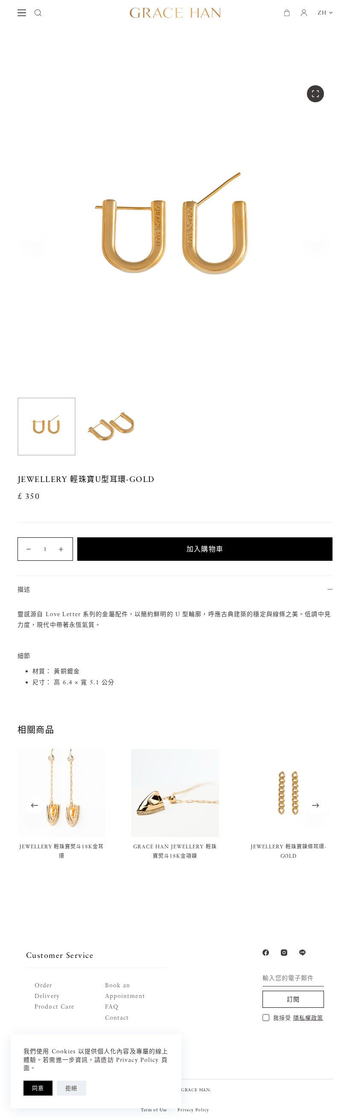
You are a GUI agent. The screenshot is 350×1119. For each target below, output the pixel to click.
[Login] (303, 12)
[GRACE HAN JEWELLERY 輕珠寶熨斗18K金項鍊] (175, 793)
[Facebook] (265, 952)
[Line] (302, 952)
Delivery (47, 995)
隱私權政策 (308, 1017)
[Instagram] (284, 952)
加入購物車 (205, 549)
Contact (117, 1017)
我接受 (298, 1017)
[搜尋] (38, 12)
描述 (24, 589)
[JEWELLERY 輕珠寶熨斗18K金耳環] (61, 793)
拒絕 (71, 1087)
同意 (38, 1087)
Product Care (54, 1006)
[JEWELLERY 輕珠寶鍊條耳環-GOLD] (288, 793)
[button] (325, 12)
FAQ (112, 1006)
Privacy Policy (193, 1109)
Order (43, 985)
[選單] (22, 13)
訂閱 (293, 999)
